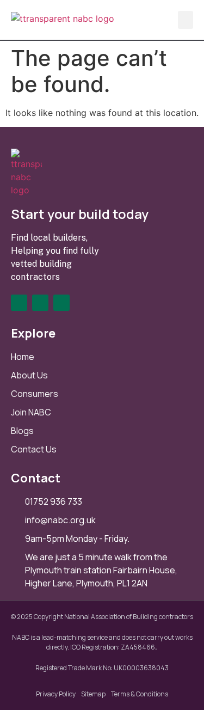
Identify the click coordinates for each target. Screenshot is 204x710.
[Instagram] (61, 303)
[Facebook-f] (19, 303)
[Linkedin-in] (40, 303)
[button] (185, 20)
